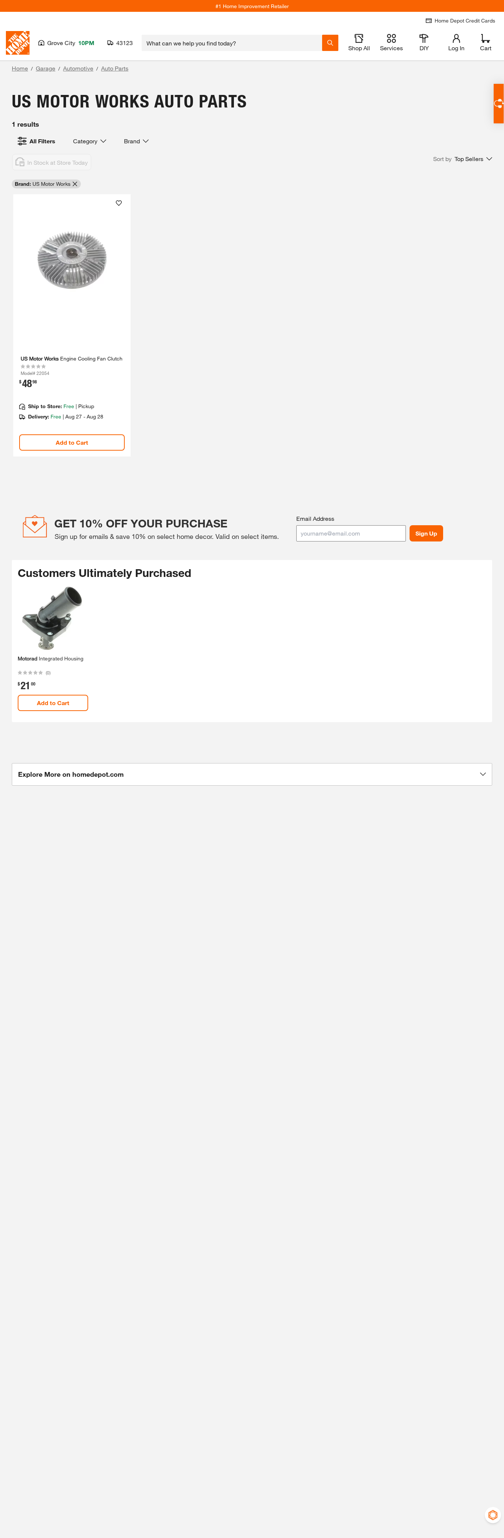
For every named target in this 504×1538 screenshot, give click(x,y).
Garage (45, 68)
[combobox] (232, 43)
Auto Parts (114, 68)
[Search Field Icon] (330, 43)
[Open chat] (499, 103)
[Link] (72, 325)
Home (20, 68)
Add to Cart (72, 442)
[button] (462, 158)
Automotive (78, 68)
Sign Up (426, 533)
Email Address (315, 518)
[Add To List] (119, 203)
